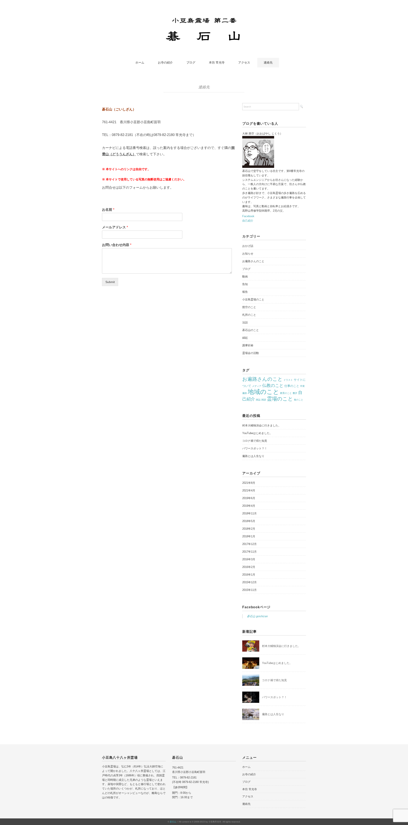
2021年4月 (248, 490)
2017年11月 (249, 551)
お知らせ (247, 253)
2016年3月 (248, 559)
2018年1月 (248, 536)
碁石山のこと (250, 330)
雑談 (263, 399)
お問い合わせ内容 (116, 245)
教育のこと (286, 393)
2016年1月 (248, 574)
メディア (256, 386)
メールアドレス (115, 227)
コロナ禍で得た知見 (254, 440)
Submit (110, 282)
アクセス (244, 62)
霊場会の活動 (250, 353)
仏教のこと (272, 385)
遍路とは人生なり (253, 456)
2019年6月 (248, 498)
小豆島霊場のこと (253, 299)
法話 (245, 322)
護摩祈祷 (247, 345)
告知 (245, 284)
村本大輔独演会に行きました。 (261, 425)
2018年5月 (248, 521)
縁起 (245, 337)
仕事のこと (291, 386)
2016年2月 (248, 567)
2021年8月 (248, 482)
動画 (245, 276)
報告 (245, 291)
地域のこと (263, 391)
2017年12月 (249, 544)
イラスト (288, 380)
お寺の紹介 (165, 62)
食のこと (298, 399)
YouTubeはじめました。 (257, 433)
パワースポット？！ (254, 448)
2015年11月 (249, 590)
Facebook (248, 216)
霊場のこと (280, 399)
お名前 (108, 209)
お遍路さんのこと (253, 261)
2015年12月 (249, 582)
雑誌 (258, 399)
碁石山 (173, 822)
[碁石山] (204, 17)
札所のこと (249, 314)
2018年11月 (249, 513)
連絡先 (268, 62)
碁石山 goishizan (257, 616)
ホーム (139, 62)
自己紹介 (247, 220)
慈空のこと (249, 307)
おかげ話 (247, 246)
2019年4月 (248, 505)
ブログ (190, 62)
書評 (295, 393)
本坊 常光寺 (217, 62)
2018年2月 (248, 528)
